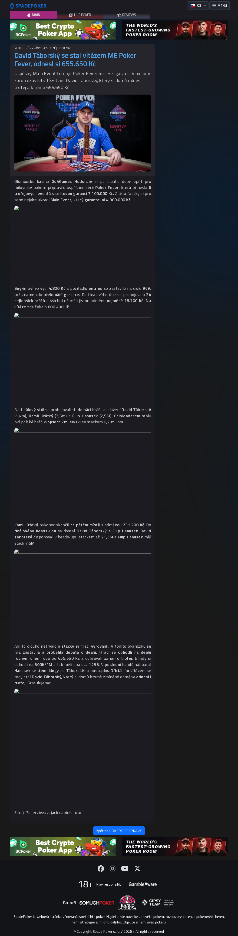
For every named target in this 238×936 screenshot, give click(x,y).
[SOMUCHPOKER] (96, 902)
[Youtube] (125, 868)
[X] (137, 868)
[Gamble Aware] (142, 884)
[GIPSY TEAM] (157, 902)
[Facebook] (101, 868)
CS (199, 5)
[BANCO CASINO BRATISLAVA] (127, 902)
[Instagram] (113, 868)
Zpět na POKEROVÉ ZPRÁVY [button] (119, 831)
